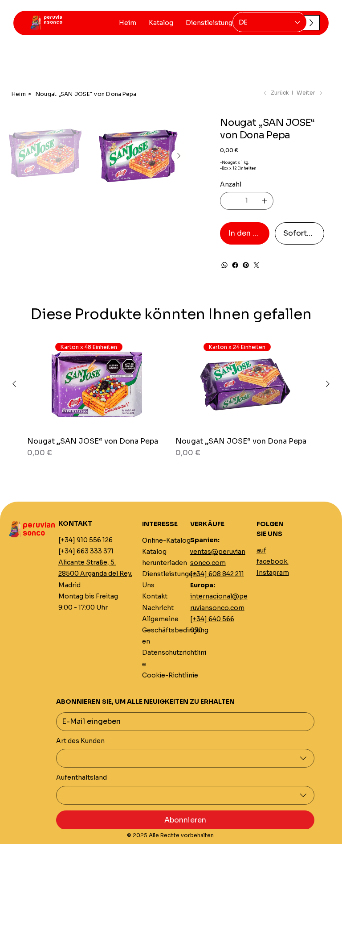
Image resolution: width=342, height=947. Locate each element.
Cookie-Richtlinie (170, 675)
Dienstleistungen (169, 574)
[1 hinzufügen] (264, 201)
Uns (148, 585)
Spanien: (205, 540)
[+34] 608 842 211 (217, 574)
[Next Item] (178, 156)
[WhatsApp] (224, 265)
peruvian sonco (39, 529)
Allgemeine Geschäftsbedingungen (175, 630)
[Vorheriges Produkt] (14, 383)
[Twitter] (256, 265)
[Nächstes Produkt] (327, 383)
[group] (171, 403)
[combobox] (185, 758)
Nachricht (158, 608)
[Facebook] (235, 265)
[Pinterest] (245, 265)
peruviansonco (53, 20)
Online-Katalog (166, 540)
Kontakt (154, 596)
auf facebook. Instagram (272, 561)
